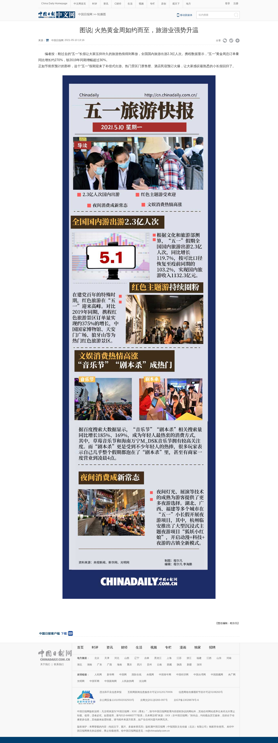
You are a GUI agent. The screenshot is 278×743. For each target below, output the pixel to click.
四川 (139, 664)
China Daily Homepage (54, 3)
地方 (188, 3)
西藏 (169, 664)
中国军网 (94, 681)
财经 (124, 647)
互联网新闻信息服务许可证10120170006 (150, 692)
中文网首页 (80, 3)
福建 (199, 658)
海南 (119, 664)
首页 (80, 647)
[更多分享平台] (237, 40)
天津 (106, 658)
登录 (227, 3)
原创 (163, 3)
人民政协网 (128, 681)
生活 (130, 3)
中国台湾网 (200, 674)
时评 (94, 3)
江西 (209, 658)
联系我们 (59, 664)
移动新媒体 (186, 15)
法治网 (142, 681)
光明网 (80, 681)
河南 (229, 658)
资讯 (105, 3)
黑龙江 (158, 658)
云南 (159, 664)
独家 (197, 647)
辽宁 (136, 658)
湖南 (89, 664)
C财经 (118, 3)
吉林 (146, 658)
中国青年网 (165, 674)
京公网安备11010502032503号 (117, 700)
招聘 (212, 647)
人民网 (98, 674)
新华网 (110, 674)
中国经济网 (182, 674)
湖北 (79, 664)
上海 (169, 658)
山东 (219, 658)
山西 (126, 658)
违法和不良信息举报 (110, 692)
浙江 (189, 658)
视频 (141, 3)
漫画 (183, 647)
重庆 (129, 664)
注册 (235, 3)
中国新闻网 (110, 681)
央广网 (231, 674)
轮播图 (101, 14)
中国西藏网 (217, 674)
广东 (99, 664)
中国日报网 (85, 14)
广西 (109, 664)
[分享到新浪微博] (231, 40)
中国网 (123, 674)
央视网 (150, 674)
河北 (116, 658)
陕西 (179, 664)
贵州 (149, 664)
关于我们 (45, 664)
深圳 (199, 664)
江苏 (179, 658)
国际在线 (136, 674)
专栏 (152, 3)
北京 (96, 658)
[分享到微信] (225, 40)
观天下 (176, 3)
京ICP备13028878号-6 (186, 700)
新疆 (189, 664)
